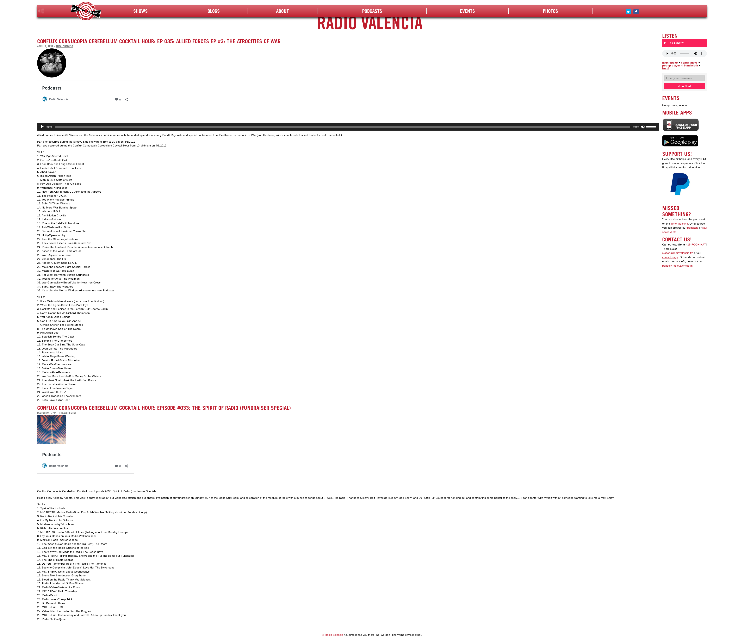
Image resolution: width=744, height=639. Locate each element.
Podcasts (372, 11)
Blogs (214, 11)
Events (467, 11)
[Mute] (643, 127)
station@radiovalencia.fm (677, 252)
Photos (550, 11)
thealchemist (64, 46)
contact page (670, 257)
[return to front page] (86, 11)
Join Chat (684, 86)
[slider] (651, 126)
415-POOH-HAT (696, 244)
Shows (140, 11)
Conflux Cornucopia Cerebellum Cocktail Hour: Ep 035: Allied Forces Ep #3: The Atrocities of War (159, 41)
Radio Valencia (334, 634)
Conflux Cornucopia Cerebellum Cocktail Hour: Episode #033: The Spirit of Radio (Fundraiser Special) (164, 408)
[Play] (42, 127)
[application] (348, 127)
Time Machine (679, 223)
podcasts (692, 227)
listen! (41, 11)
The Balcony (676, 42)
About (282, 11)
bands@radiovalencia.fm (677, 265)
